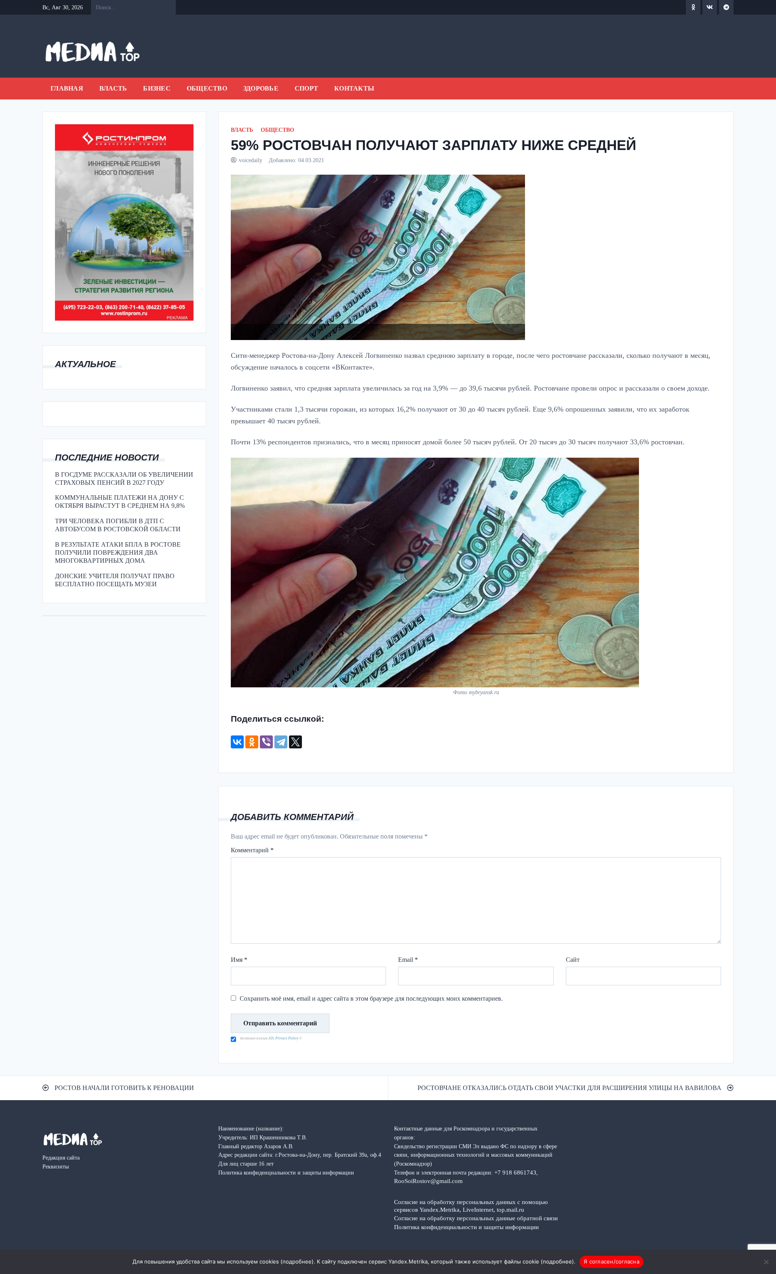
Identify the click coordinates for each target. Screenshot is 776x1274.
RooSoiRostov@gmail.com (428, 1180)
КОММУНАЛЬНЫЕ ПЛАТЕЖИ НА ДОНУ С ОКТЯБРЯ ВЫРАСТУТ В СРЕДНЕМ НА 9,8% (120, 501)
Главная (67, 88)
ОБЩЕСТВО (207, 88)
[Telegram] (280, 741)
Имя (239, 959)
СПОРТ (306, 88)
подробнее (297, 1261)
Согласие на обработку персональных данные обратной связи (476, 1218)
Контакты (354, 88)
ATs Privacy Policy (283, 1038)
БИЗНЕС (157, 88)
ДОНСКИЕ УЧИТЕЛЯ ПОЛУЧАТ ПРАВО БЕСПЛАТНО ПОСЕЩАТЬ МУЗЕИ (115, 580)
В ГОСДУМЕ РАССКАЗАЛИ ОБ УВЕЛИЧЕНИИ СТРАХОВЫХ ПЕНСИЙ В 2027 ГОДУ (124, 478)
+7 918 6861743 (515, 1172)
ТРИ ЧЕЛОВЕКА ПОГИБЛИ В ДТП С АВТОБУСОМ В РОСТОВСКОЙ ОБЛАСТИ (118, 525)
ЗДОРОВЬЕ (260, 88)
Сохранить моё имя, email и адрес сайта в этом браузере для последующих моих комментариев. (371, 998)
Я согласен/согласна (611, 1261)
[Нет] (766, 1262)
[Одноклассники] (251, 741)
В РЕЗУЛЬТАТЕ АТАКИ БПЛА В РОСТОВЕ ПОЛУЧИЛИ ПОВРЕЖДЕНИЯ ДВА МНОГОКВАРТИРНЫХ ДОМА (118, 552)
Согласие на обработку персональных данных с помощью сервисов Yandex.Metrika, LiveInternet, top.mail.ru (471, 1205)
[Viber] (266, 741)
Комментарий (252, 850)
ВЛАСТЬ (113, 88)
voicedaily (250, 160)
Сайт (573, 959)
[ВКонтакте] (237, 741)
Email (408, 959)
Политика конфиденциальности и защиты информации (466, 1226)
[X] (295, 741)
